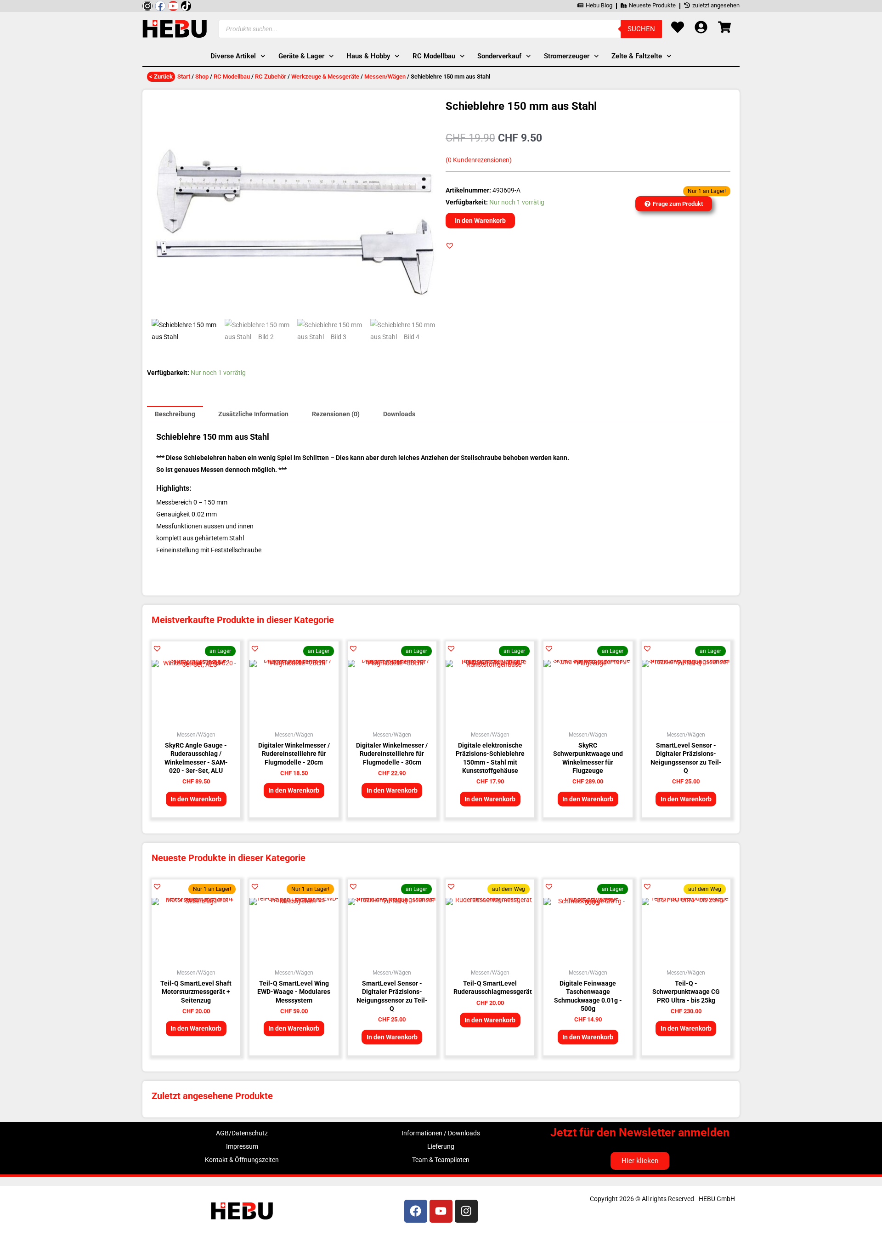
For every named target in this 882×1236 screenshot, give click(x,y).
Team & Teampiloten (440, 1159)
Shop (202, 76)
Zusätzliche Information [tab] (253, 414)
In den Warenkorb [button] (195, 799)
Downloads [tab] (399, 414)
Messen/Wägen (385, 76)
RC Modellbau (232, 76)
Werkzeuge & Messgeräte (325, 76)
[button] (450, 245)
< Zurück (161, 76)
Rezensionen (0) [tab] (336, 414)
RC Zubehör (270, 76)
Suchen (641, 29)
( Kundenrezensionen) (479, 160)
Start (183, 76)
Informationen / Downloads (440, 1133)
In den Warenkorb (480, 220)
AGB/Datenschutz (242, 1133)
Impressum (242, 1146)
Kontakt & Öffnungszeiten (242, 1159)
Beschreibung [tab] (175, 414)
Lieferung (440, 1146)
